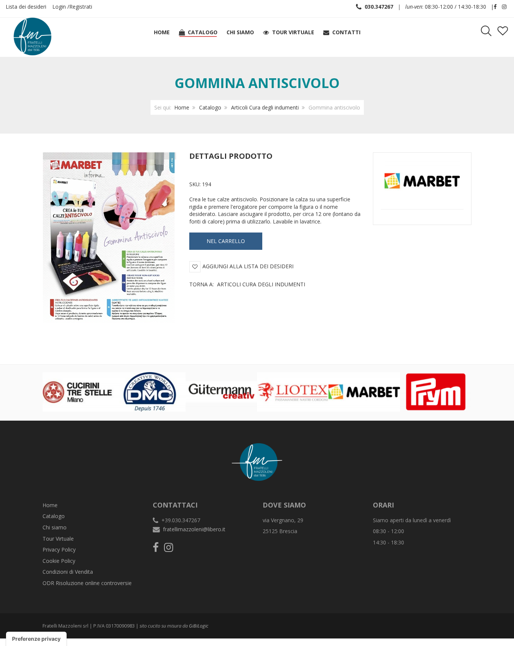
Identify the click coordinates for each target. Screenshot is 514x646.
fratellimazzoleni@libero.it (194, 529)
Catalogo (210, 107)
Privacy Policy (59, 549)
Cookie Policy (59, 560)
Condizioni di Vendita (68, 571)
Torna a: (247, 284)
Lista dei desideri (26, 6)
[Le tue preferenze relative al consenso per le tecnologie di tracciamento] (36, 639)
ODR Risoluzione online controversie (87, 583)
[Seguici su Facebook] (495, 6)
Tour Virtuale (58, 538)
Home (181, 107)
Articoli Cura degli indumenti (265, 107)
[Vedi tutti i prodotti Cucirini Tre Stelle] (78, 391)
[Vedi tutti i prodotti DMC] (150, 391)
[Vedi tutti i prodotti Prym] (435, 391)
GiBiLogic (198, 626)
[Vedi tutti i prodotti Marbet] (364, 391)
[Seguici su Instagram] (504, 6)
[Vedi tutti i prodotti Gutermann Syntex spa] (221, 391)
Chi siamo (55, 527)
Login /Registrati (72, 6)
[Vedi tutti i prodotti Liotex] (292, 391)
